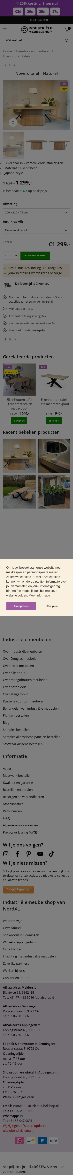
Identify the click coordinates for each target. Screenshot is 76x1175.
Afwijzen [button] (52, 606)
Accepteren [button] (21, 606)
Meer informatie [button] (39, 595)
